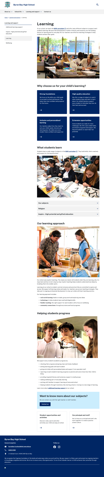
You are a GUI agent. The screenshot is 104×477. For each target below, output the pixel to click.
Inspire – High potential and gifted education (68, 214)
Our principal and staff (81, 415)
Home (6, 17)
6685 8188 (12, 450)
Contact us (45, 404)
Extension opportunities (81, 120)
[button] (8, 11)
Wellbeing (9, 43)
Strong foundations (47, 94)
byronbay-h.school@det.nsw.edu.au (19, 446)
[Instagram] (59, 448)
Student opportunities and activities (50, 416)
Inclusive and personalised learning (50, 121)
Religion (68, 208)
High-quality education (81, 94)
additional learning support (57, 388)
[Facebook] (54, 448)
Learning (8, 38)
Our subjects (68, 203)
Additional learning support (14, 27)
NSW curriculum (60, 28)
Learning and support (14, 17)
